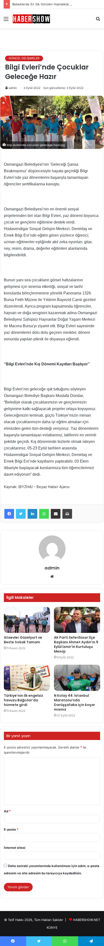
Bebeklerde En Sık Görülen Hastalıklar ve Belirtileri (50, 4)
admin (13, 88)
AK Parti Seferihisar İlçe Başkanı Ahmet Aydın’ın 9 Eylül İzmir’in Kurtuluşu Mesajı (76, 644)
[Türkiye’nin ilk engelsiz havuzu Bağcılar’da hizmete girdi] (27, 678)
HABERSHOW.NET (86, 920)
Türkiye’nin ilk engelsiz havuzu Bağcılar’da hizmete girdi (23, 700)
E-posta (11, 829)
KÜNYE (52, 927)
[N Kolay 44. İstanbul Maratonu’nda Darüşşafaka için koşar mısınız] (77, 678)
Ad (7, 811)
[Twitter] (21, 514)
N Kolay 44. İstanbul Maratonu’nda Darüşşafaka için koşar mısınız (74, 702)
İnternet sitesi (14, 848)
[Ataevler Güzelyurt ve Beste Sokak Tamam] (27, 620)
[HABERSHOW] (31, 18)
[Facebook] (9, 514)
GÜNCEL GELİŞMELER (24, 58)
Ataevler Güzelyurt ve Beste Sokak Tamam (23, 640)
